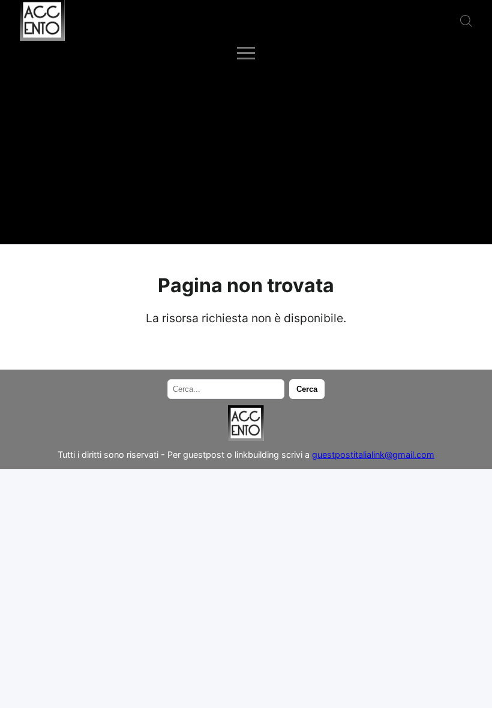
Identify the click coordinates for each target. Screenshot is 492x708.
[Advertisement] (246, 154)
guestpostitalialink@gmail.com (373, 454)
